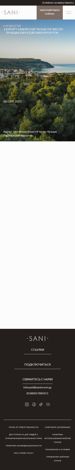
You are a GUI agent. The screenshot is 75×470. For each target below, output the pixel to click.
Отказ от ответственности (23, 427)
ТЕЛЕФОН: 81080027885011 (58, 3)
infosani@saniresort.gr (37, 387)
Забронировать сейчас (50, 12)
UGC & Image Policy (24, 453)
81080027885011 (37, 393)
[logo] (11, 12)
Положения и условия (57, 450)
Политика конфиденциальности (24, 446)
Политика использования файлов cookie (57, 438)
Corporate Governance (57, 427)
